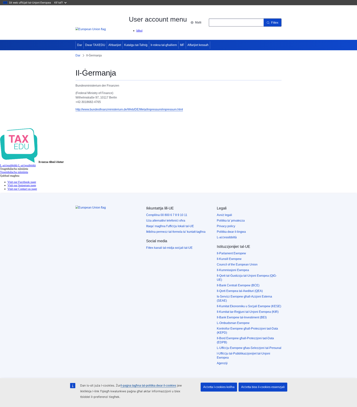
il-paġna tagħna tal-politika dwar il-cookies (148, 385)
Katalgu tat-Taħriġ (135, 45)
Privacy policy (226, 226)
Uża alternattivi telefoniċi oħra (165, 220)
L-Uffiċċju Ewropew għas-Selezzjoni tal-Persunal (249, 347)
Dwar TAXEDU (95, 45)
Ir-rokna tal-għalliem (164, 45)
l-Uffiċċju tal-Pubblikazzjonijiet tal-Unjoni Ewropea (243, 355)
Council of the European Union (237, 264)
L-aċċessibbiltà (227, 237)
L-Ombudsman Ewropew (233, 323)
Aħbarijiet (114, 45)
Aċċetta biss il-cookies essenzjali (263, 387)
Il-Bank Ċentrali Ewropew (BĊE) (238, 285)
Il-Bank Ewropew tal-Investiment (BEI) (242, 317)
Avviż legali (224, 215)
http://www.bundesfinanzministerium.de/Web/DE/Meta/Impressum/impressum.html (129, 109)
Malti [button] (198, 22)
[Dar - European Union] (90, 31)
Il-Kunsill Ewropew (229, 258)
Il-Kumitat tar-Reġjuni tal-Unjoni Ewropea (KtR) (248, 311)
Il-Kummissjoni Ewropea (233, 270)
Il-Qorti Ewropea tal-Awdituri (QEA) (240, 290)
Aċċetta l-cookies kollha (218, 387)
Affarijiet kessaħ (197, 45)
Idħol (139, 30)
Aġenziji (222, 363)
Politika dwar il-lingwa (231, 231)
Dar (79, 45)
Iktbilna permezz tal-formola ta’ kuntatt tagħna (175, 231)
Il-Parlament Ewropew (231, 253)
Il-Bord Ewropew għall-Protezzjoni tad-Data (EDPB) (245, 340)
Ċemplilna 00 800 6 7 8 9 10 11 (166, 215)
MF (182, 45)
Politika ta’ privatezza (231, 220)
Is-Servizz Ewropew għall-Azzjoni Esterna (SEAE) (244, 298)
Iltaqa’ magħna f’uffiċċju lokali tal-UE (170, 226)
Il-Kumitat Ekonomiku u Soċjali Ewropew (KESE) (249, 306)
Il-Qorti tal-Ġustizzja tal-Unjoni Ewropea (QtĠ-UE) (247, 277)
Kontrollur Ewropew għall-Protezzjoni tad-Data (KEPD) (247, 330)
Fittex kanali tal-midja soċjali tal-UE (169, 247)
